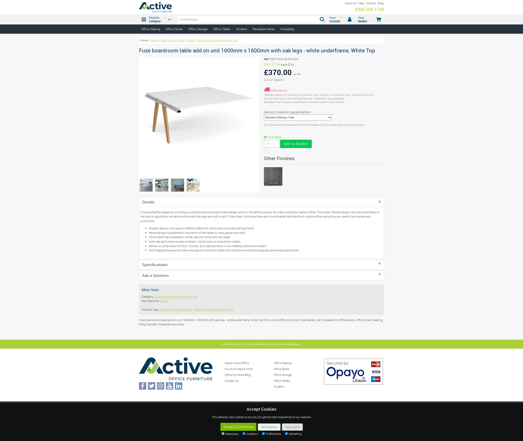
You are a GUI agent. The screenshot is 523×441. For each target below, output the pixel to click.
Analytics (252, 434)
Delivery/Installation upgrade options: (287, 112)
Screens (241, 29)
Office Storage (198, 29)
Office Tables (222, 29)
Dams (164, 301)
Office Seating (150, 29)
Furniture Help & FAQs (239, 369)
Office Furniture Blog (238, 375)
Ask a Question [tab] (155, 275)
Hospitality (287, 29)
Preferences (273, 434)
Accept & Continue (238, 426)
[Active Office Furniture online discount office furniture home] (155, 11)
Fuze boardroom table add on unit (217, 40)
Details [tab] (148, 201)
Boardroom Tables (172, 40)
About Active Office (237, 363)
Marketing (295, 434)
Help (361, 3)
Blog (380, 3)
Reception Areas (264, 29)
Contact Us (232, 381)
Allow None (292, 427)
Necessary (232, 434)
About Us (350, 3)
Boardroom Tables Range (176, 310)
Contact (371, 3)
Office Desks (174, 29)
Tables (155, 40)
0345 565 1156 (369, 9)
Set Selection (269, 427)
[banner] (261, 17)
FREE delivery (278, 90)
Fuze (190, 40)
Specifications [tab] (155, 264)
